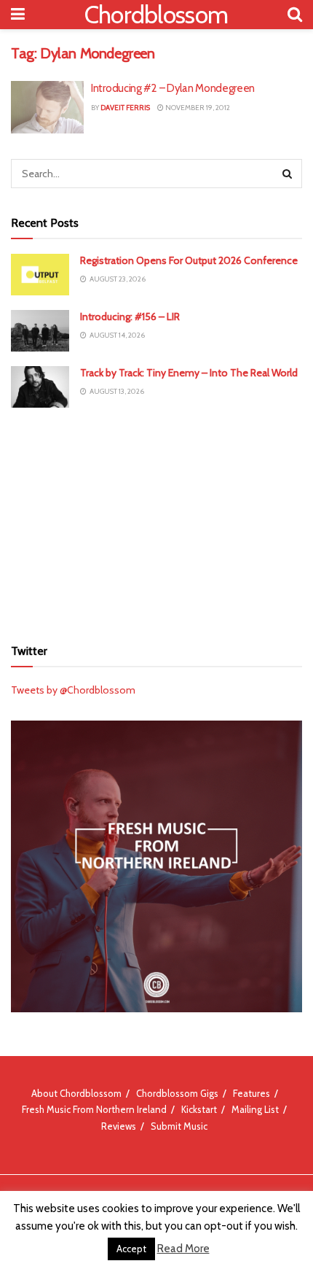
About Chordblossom (76, 1093)
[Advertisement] (156, 521)
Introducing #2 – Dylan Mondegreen (173, 88)
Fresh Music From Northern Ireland (94, 1109)
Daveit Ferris (125, 107)
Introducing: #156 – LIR (130, 316)
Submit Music (179, 1126)
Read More (183, 1248)
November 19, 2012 (197, 107)
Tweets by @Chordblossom (73, 689)
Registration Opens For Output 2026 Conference (189, 260)
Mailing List (255, 1109)
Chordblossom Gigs (177, 1093)
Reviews (118, 1126)
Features (251, 1093)
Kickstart (199, 1109)
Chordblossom (156, 14)
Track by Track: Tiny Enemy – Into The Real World (189, 372)
